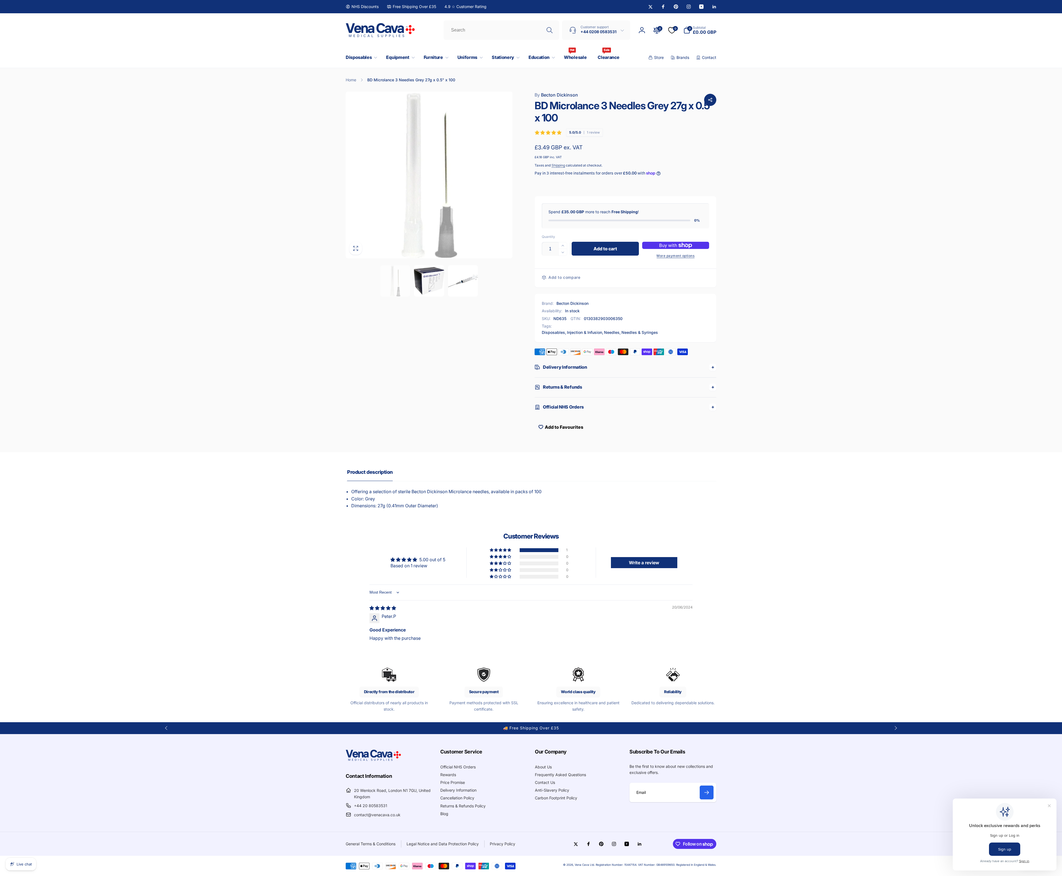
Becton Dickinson (556, 95)
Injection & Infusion (584, 332)
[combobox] (501, 30)
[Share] (710, 100)
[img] (382, 608)
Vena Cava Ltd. (585, 864)
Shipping (558, 165)
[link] (362, 7)
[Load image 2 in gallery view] (429, 281)
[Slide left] (166, 728)
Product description (370, 472)
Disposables (553, 332)
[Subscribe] (707, 792)
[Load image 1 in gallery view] (395, 281)
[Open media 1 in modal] (429, 175)
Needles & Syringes (639, 332)
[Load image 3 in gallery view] (463, 281)
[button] (360, 57)
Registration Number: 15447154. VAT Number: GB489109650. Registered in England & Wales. (656, 864)
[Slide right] (895, 728)
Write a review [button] (644, 562)
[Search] (549, 30)
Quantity (548, 236)
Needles (612, 332)
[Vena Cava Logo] (373, 760)
